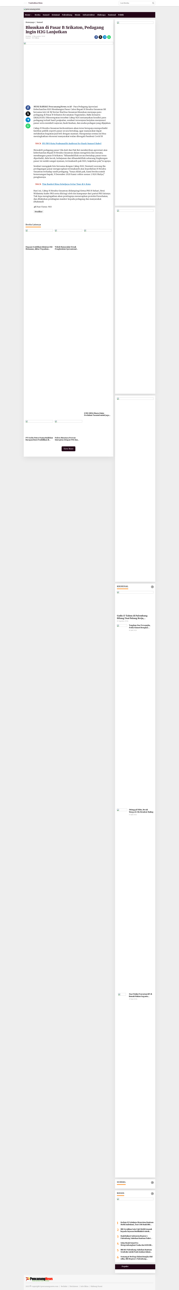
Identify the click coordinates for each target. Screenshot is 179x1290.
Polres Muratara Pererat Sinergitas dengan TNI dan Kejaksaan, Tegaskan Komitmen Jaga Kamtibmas (68, 439)
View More (68, 449)
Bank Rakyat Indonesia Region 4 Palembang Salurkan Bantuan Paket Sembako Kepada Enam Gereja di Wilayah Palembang (136, 1237)
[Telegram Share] (105, 37)
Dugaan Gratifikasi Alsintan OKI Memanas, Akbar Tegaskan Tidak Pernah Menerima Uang (39, 248)
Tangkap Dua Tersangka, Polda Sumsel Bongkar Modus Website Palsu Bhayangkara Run (139, 626)
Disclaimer (74, 1286)
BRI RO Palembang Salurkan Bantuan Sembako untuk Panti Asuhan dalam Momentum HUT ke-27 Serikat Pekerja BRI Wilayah (136, 1251)
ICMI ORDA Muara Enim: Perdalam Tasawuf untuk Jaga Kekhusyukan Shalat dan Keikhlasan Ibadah (96, 414)
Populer (125, 1266)
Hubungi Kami (96, 1286)
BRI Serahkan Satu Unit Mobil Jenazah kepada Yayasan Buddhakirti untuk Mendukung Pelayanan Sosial (136, 1230)
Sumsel (28, 38)
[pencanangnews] (32, 9)
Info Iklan (84, 1286)
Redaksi (64, 1286)
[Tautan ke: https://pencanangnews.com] (152, 586)
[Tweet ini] (100, 37)
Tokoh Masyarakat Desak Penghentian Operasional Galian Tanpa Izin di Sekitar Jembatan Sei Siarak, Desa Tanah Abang (66, 248)
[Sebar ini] (96, 37)
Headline (38, 212)
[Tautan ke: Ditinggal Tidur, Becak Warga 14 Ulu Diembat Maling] (122, 900)
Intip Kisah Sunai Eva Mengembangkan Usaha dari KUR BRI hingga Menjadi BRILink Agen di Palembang (136, 1244)
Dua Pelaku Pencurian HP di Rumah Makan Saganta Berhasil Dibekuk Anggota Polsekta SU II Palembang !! (140, 995)
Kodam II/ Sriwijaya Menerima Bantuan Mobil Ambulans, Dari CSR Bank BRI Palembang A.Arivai (137, 1223)
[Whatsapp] (109, 37)
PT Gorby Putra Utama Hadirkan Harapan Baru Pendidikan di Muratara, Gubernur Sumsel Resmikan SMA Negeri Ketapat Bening (39, 439)
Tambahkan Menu (35, 3)
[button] (153, 3)
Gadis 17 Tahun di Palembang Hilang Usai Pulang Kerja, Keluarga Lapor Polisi (132, 617)
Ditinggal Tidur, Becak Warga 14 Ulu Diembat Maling (141, 811)
